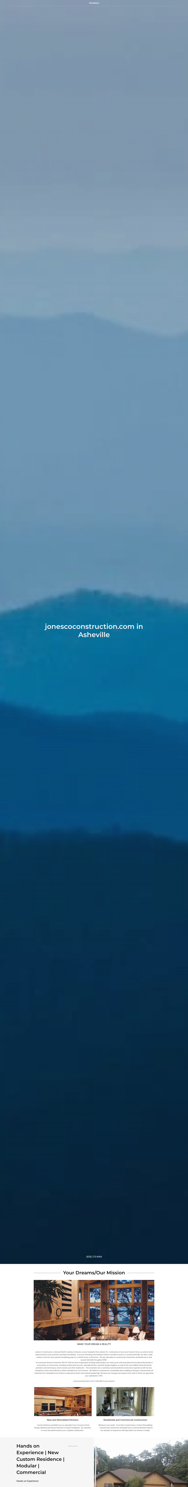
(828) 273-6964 (94, 1256)
